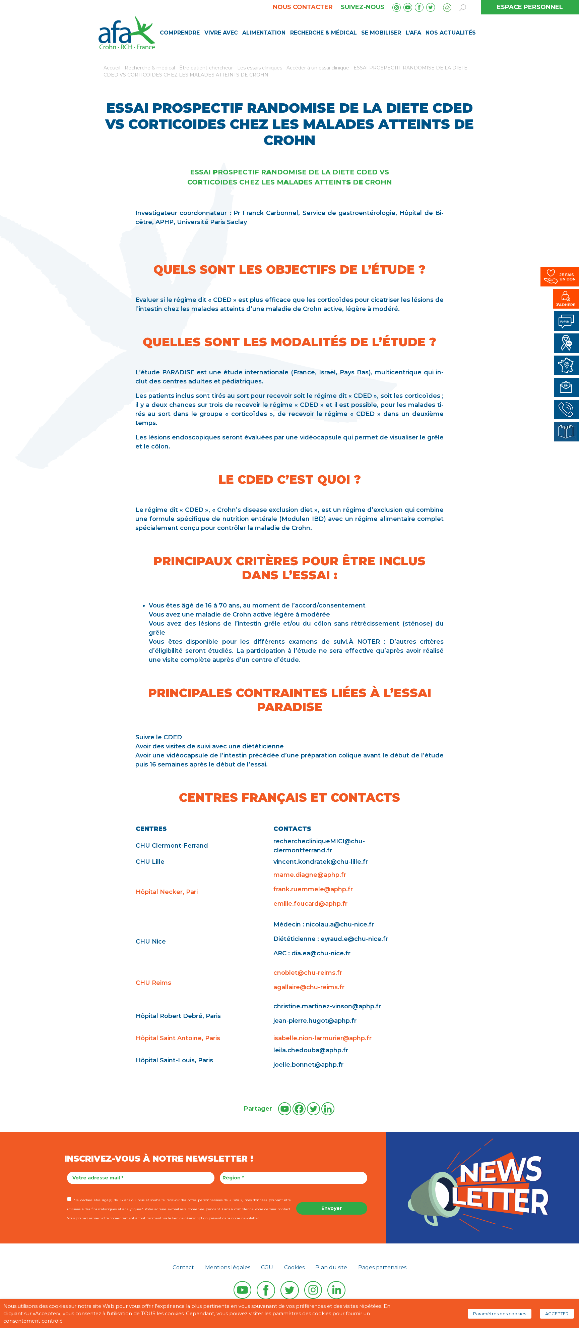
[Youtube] (284, 1108)
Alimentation (263, 33)
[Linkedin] (327, 1108)
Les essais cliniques (259, 68)
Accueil (112, 68)
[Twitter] (313, 1108)
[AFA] (127, 32)
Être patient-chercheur (206, 68)
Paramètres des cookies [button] (499, 1313)
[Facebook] (299, 1108)
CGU (267, 1267)
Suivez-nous (362, 7)
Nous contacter (303, 7)
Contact (183, 1267)
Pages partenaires (382, 1267)
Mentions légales (227, 1267)
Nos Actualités (451, 33)
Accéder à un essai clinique (317, 68)
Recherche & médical (323, 33)
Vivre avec (221, 33)
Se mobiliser (381, 33)
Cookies (294, 1267)
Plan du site (331, 1267)
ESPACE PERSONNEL (530, 7)
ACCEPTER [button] (557, 1313)
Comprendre (180, 33)
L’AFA (413, 33)
